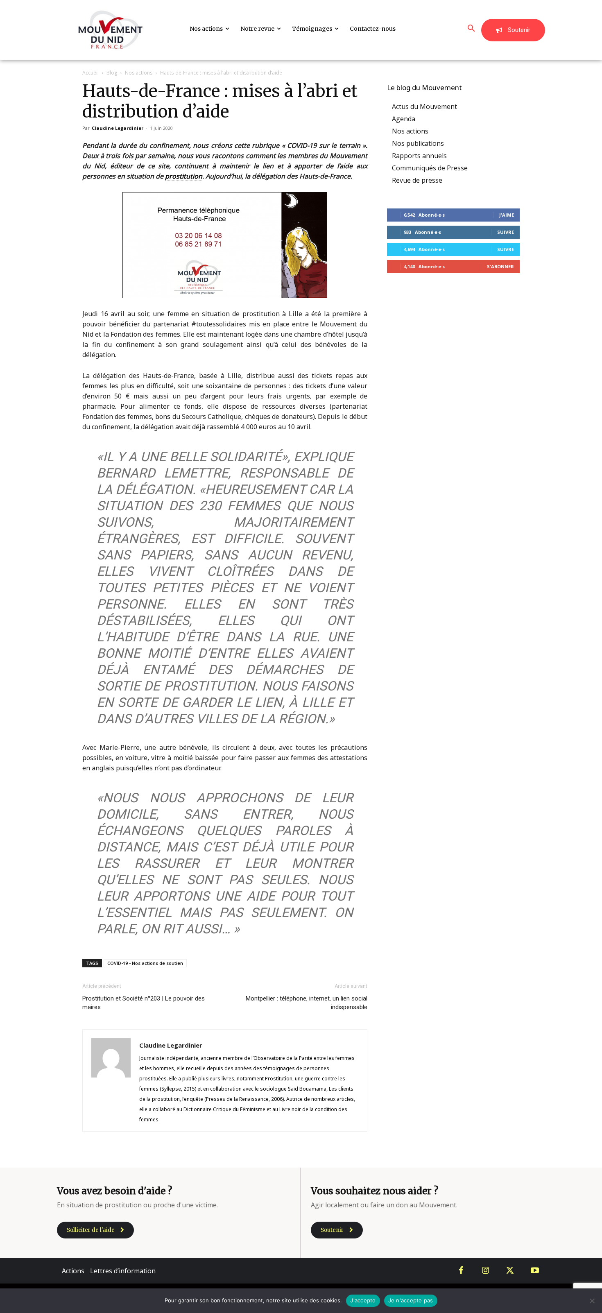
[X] (510, 1271)
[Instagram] (485, 1271)
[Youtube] (535, 1271)
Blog (111, 72)
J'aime (506, 215)
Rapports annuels (419, 155)
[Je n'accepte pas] (592, 1301)
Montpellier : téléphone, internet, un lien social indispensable (306, 1003)
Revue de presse (417, 180)
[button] (471, 28)
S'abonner (500, 266)
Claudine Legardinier (117, 128)
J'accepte (363, 1300)
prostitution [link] (183, 176)
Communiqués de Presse (430, 167)
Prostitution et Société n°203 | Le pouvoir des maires (143, 1003)
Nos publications (418, 143)
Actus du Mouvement (424, 106)
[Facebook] (461, 1271)
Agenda (403, 118)
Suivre (505, 232)
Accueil (90, 72)
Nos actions (138, 72)
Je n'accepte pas (410, 1300)
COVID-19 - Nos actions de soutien (145, 963)
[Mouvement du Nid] (110, 30)
